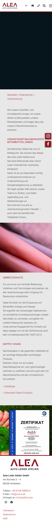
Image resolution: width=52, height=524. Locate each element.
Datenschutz (9, 514)
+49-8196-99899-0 (20, 490)
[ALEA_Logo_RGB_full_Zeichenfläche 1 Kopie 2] (9, 6)
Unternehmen (26, 95)
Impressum (8, 510)
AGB (5, 518)
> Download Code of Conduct (17, 392)
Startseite (12, 95)
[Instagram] (6, 502)
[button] (44, 5)
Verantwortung (14, 99)
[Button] (32, 6)
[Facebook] (11, 502)
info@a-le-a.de (17, 494)
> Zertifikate (9, 386)
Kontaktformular (24, 497)
